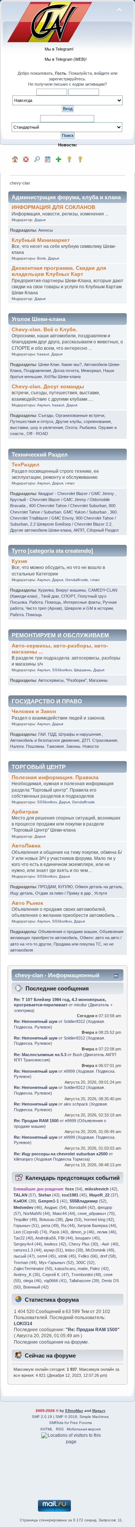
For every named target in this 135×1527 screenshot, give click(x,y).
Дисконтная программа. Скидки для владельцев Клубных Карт (59, 271)
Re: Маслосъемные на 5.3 (40, 1054)
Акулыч (43, 405)
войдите (102, 73)
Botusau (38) (51, 1219)
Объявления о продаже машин (67, 931)
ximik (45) (67, 1256)
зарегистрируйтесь (67, 79)
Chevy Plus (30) (83, 1244)
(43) (49, 1195)
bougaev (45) (87, 1238)
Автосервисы (51, 680)
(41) (53, 1201)
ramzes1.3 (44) (28, 1250)
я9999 (69, 1071)
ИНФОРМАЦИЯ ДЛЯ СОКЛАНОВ (53, 207)
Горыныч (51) (26, 1225)
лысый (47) (24, 1256)
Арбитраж (25, 812)
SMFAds (56, 1423)
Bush (77, 1054)
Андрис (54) (55, 1207)
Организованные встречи (80, 415)
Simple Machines (94, 1417)
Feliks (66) (88, 1256)
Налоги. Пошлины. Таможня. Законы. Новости (54, 746)
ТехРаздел (25, 464)
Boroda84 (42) (82, 1207)
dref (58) (108, 1256)
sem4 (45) (46, 1256)
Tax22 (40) (23, 1238)
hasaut (43, 354)
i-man (70, 483)
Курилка (46, 590)
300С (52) (85, 1262)
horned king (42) (99, 1219)
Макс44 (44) (63, 1213)
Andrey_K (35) (27, 1274)
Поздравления (37, 370)
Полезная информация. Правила (55, 777)
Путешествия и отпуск (31, 421)
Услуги (100, 893)
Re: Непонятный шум (35, 1021)
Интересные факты (81, 602)
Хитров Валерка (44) (96, 1225)
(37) (103, 1195)
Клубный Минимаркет (41, 240)
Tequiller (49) (25, 1219)
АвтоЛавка (26, 846)
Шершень (82, 670)
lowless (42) (55, 1244)
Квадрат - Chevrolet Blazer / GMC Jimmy (76, 493)
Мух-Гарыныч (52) (56, 1262)
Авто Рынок (27, 903)
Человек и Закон (34, 711)
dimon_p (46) (82, 1232)
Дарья (39, 220)
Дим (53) (73, 1219)
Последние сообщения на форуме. (51, 1342)
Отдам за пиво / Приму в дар (63, 893)
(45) (74, 1195)
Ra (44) (68, 1225)
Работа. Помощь (26, 614)
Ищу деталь (21, 893)
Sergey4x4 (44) (28, 1244)
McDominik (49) (100, 1250)
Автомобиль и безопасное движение (45, 740)
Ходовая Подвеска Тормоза (62, 1159)
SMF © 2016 (66, 1417)
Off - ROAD (37, 433)
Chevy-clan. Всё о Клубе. (44, 329)
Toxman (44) (25, 1262)
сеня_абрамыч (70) (96, 1213)
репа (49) (50, 1225)
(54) (73, 1189)
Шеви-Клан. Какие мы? (60, 364)
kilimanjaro (23, 1159)
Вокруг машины (71, 590)
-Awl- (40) (109, 1244)
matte (83, 1268)
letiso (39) (74, 1250)
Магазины (98, 680)
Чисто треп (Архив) (44, 608)
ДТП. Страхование (99, 740)
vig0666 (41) (55, 1280)
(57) (25, 1195)
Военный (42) (36, 1287)
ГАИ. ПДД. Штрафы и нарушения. (70, 734)
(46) (28, 1207)
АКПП (79, 530)
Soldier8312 (74, 1021)
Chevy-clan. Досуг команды (48, 386)
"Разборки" (76, 680)
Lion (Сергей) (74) (30, 1232)
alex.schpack (76, 1104)
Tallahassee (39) (84, 1280)
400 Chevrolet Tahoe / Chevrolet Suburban (67, 505)
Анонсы (45, 230)
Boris (41, 258)
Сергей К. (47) (55, 1274)
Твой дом (50, 596)
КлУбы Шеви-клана (62, 376)
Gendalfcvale (76, 580)
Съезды (45, 415)
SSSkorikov (62, 670)
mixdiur (80, 1005)
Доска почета (66, 370)
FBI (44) (65, 1238)
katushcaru (65, 1268)
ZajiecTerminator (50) (33, 1268)
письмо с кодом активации (79, 84)
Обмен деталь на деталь (98, 886)
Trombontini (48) (86, 1274)
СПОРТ (68, 596)
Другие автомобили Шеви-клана (40, 530)
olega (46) (32, 1280)
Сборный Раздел (102, 530)
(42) (101, 1189)
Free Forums (81, 1423)
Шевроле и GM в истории (88, 608)
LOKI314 (23, 1323)
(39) (25, 1201)
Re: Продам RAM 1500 (36, 1120)
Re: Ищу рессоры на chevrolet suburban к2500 (61, 1154)
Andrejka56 (45, 1238)
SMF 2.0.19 (42, 1417)
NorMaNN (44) (36, 1213)
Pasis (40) (59, 1232)
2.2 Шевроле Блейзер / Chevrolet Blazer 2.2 (70, 524)
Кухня (19, 561)
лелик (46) (106, 1232)
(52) (88, 1201)
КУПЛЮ (65, 886)
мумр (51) (53, 1250)
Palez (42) (99, 1268)
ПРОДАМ (47, 886)
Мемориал (91, 370)
